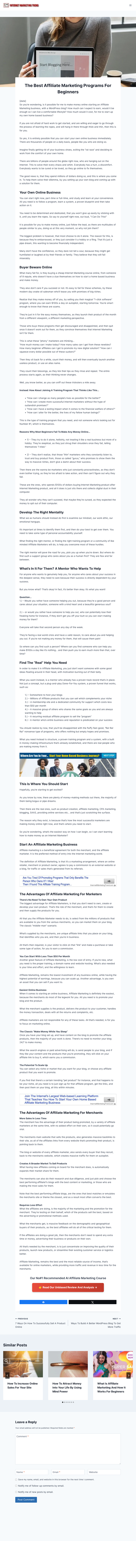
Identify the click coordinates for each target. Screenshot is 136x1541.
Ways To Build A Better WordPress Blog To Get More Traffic (96, 1323)
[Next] (128, 1375)
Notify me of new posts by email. (35, 1492)
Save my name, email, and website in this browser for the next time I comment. (56, 1479)
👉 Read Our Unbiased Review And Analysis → (68, 1287)
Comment (22, 1436)
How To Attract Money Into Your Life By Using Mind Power (67, 1387)
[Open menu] (130, 5)
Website (93, 1472)
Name (20, 1472)
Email (56, 1472)
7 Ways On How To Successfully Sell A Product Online (40, 1323)
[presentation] (23, 1364)
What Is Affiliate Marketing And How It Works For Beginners (111, 1387)
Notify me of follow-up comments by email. (41, 1485)
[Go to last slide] (7, 1375)
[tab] (62, 1402)
